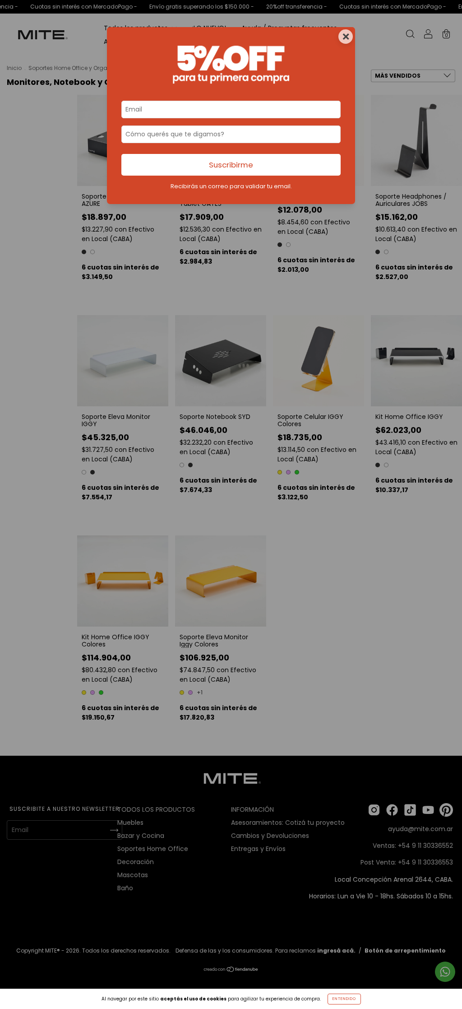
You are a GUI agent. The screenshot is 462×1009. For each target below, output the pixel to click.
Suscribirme (231, 164)
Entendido (344, 998)
